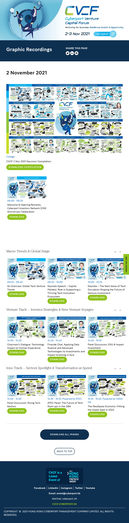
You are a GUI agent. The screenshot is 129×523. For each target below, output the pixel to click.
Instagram (66, 487)
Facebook (39, 487)
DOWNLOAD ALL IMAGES (64, 434)
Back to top (64, 451)
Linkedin (53, 487)
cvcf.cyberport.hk (64, 504)
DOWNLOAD (17, 217)
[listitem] (26, 281)
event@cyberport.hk (68, 493)
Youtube (90, 487)
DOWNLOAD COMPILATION (25, 167)
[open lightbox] (64, 119)
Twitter (79, 487)
